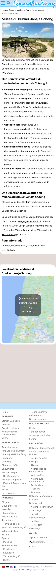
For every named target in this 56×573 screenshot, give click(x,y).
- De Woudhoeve (10, 476)
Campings (7, 461)
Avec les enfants (10, 428)
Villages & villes (10, 531)
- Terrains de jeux (11, 523)
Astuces (6, 424)
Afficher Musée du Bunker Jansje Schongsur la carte (28, 305)
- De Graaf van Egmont (13, 450)
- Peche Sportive (38, 412)
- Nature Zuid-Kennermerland (37, 480)
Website (11, 250)
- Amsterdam (36, 485)
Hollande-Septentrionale (42, 448)
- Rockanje (34, 528)
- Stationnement (37, 431)
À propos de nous (38, 537)
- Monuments (9, 513)
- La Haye (34, 521)
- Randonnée (8, 549)
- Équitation (8, 552)
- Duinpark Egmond (12, 479)
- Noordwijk (35, 510)
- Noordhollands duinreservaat (37, 470)
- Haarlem (34, 488)
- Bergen (33, 461)
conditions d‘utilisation (25, 567)
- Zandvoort (35, 492)
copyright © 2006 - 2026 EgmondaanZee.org (27, 570)
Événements (35, 415)
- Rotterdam (35, 524)
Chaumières (8, 468)
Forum (32, 439)
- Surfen (6, 560)
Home (5, 412)
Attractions (7, 520)
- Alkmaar (34, 465)
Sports (5, 538)
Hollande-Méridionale (40, 496)
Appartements (9, 447)
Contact (33, 546)
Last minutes (8, 493)
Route (32, 428)
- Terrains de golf (11, 556)
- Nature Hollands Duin (41, 506)
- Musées (6, 509)
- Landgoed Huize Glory (14, 454)
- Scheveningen (37, 517)
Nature (5, 534)
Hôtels (5, 489)
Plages (5, 502)
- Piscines (7, 542)
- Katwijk (33, 514)
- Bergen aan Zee (38, 458)
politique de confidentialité (43, 567)
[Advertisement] (28, 259)
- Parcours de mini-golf (14, 527)
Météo (5, 438)
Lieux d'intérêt (9, 505)
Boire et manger (37, 419)
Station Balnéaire (11, 420)
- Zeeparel (7, 458)
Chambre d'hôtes (10, 465)
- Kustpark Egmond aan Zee (14, 484)
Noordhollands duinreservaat (9, 433)
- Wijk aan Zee (36, 475)
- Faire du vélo (9, 545)
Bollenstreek (35, 503)
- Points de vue (9, 516)
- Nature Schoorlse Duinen (39, 453)
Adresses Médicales (39, 435)
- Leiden (33, 499)
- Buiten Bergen (10, 472)
